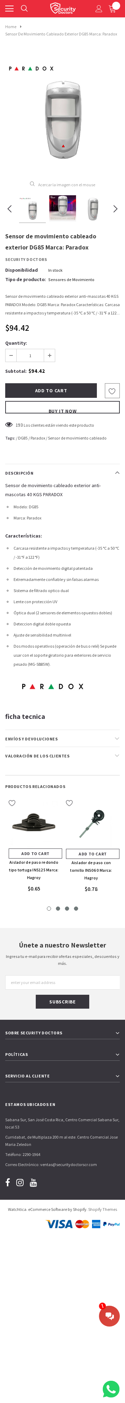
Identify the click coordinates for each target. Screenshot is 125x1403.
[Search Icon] (24, 8)
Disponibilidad (21, 270)
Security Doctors (26, 259)
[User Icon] (98, 8)
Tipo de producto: (25, 279)
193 (19, 425)
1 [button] (49, 908)
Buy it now (63, 410)
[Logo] (62, 7)
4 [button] (76, 908)
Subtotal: (16, 371)
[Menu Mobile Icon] (9, 9)
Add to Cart (35, 853)
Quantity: (16, 343)
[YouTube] (33, 1182)
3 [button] (67, 908)
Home (10, 26)
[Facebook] (7, 1182)
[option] (62, 113)
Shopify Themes (102, 1209)
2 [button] (58, 908)
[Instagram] (20, 1182)
